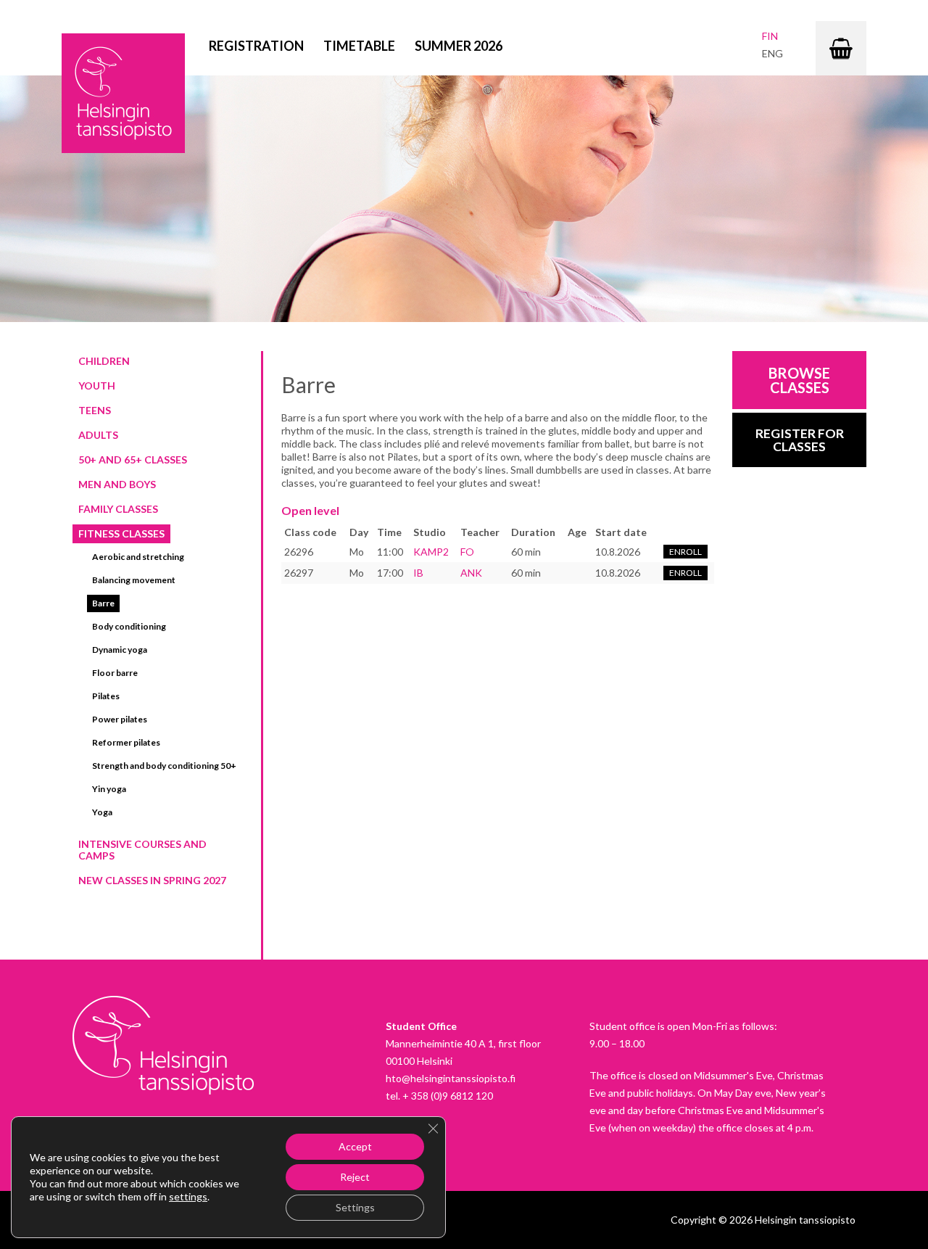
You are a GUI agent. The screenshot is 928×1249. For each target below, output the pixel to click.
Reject (355, 1177)
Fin (770, 36)
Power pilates (119, 719)
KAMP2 (431, 551)
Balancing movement (133, 579)
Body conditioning (129, 626)
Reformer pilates (126, 742)
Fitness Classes (121, 533)
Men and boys (117, 484)
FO (467, 551)
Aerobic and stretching (138, 556)
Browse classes (799, 380)
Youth (96, 385)
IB (418, 572)
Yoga (102, 812)
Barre (103, 603)
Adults (98, 435)
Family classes (118, 509)
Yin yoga (109, 788)
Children (104, 361)
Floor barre (115, 672)
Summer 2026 (458, 46)
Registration (256, 46)
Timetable (359, 46)
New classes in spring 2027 (152, 880)
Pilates (106, 696)
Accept (355, 1146)
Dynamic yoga (119, 649)
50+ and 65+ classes (132, 459)
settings (188, 1196)
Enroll (685, 551)
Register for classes (799, 440)
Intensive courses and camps (142, 850)
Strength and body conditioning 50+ (164, 765)
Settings (355, 1207)
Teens (94, 410)
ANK (471, 572)
